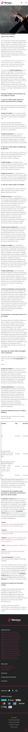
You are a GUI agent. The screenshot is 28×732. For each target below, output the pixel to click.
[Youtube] (16, 690)
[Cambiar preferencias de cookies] (26, 730)
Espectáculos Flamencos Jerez (9, 644)
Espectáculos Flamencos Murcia (10, 658)
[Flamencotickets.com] (6, 2)
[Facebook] (13, 690)
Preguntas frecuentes (8, 677)
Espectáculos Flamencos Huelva (10, 648)
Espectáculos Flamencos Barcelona (11, 635)
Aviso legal (14, 717)
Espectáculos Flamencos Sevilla (10, 632)
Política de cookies (14, 724)
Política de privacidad (14, 722)
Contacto (4, 681)
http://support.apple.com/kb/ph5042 (16, 545)
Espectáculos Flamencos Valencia (10, 642)
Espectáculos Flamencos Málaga (10, 641)
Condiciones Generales (14, 720)
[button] (22, 2)
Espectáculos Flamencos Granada (10, 637)
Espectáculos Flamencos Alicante (10, 646)
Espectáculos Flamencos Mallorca (10, 651)
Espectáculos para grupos (8, 668)
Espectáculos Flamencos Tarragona (11, 655)
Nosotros (4, 673)
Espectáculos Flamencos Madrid (10, 634)
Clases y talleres (5, 669)
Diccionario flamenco (7, 666)
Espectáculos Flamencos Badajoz (10, 653)
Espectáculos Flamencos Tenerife (10, 650)
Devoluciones (14, 727)
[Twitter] (9, 690)
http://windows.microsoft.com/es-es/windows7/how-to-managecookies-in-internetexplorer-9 (14, 539)
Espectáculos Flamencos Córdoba (10, 639)
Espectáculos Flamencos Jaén (9, 657)
